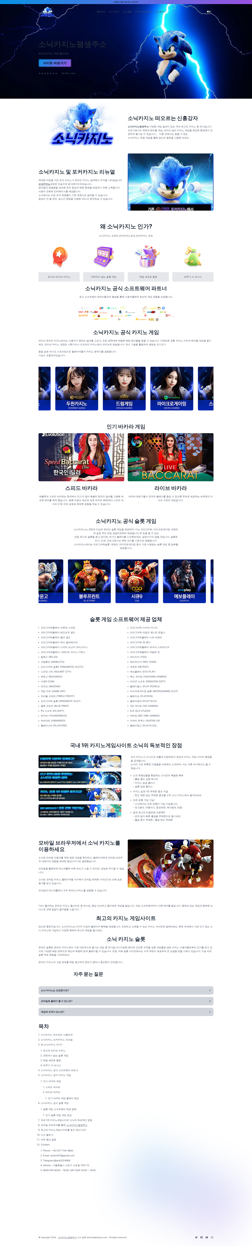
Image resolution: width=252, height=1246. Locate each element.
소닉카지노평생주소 (76, 1125)
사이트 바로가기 (54, 63)
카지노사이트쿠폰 (143, 11)
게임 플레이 (160, 11)
